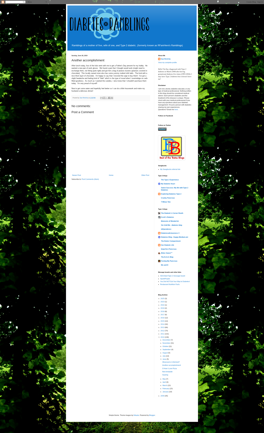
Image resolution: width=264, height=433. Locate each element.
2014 (163, 324)
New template (167, 372)
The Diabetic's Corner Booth (172, 213)
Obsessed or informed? (171, 362)
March (165, 385)
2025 (163, 299)
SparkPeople (165, 279)
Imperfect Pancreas (169, 249)
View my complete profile (167, 63)
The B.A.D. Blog (167, 257)
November (167, 343)
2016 (163, 318)
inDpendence (166, 229)
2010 (163, 337)
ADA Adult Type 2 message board (172, 276)
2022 (163, 305)
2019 (163, 308)
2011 (163, 334)
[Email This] (101, 97)
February (166, 389)
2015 (163, 321)
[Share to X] (106, 97)
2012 (163, 331)
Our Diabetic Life (167, 245)
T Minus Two (165, 202)
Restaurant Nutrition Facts (170, 284)
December (167, 340)
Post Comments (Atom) (90, 179)
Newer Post (76, 175)
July (164, 356)
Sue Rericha (165, 59)
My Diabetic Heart (168, 184)
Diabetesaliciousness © (170, 233)
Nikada (136, 415)
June (165, 359)
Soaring (165, 375)
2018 (163, 311)
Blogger (152, 415)
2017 (163, 315)
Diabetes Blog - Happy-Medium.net (174, 237)
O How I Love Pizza (169, 368)
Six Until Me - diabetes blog (171, 225)
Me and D (164, 265)
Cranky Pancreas (168, 198)
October (166, 346)
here (176, 110)
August (165, 353)
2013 (163, 327)
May (164, 379)
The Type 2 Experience (170, 180)
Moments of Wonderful (170, 221)
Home (111, 175)
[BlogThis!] (104, 97)
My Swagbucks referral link (170, 169)
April (164, 382)
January (166, 392)
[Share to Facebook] (109, 97)
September (167, 350)
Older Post (145, 175)
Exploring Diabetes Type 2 (171, 194)
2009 (163, 396)
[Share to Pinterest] (112, 97)
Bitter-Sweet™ (166, 253)
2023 (163, 302)
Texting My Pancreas (169, 261)
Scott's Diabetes (167, 217)
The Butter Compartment (171, 241)
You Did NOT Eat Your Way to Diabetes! (175, 281)
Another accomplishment (171, 365)
